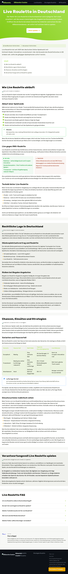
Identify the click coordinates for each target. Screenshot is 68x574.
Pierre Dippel (11, 536)
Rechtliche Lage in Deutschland (16, 67)
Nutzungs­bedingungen (55, 558)
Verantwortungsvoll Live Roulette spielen (19, 73)
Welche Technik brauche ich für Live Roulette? (17, 511)
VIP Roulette (62, 2)
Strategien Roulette (50, 2)
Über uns (51, 554)
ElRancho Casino (20, 2)
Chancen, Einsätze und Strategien (16, 70)
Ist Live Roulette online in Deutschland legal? (16, 501)
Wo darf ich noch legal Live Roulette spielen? (16, 506)
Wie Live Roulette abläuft (13, 64)
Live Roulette (38, 2)
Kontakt (51, 556)
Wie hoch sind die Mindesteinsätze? (13, 515)
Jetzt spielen (33, 30)
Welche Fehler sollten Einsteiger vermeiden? (16, 520)
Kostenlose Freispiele (56, 569)
